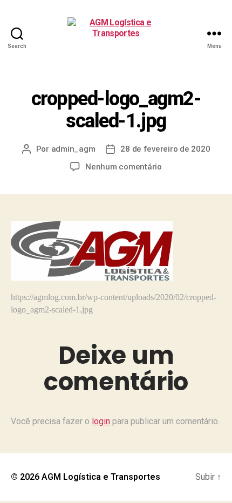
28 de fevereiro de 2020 (165, 149)
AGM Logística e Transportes (101, 477)
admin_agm (73, 149)
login (101, 421)
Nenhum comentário (123, 167)
